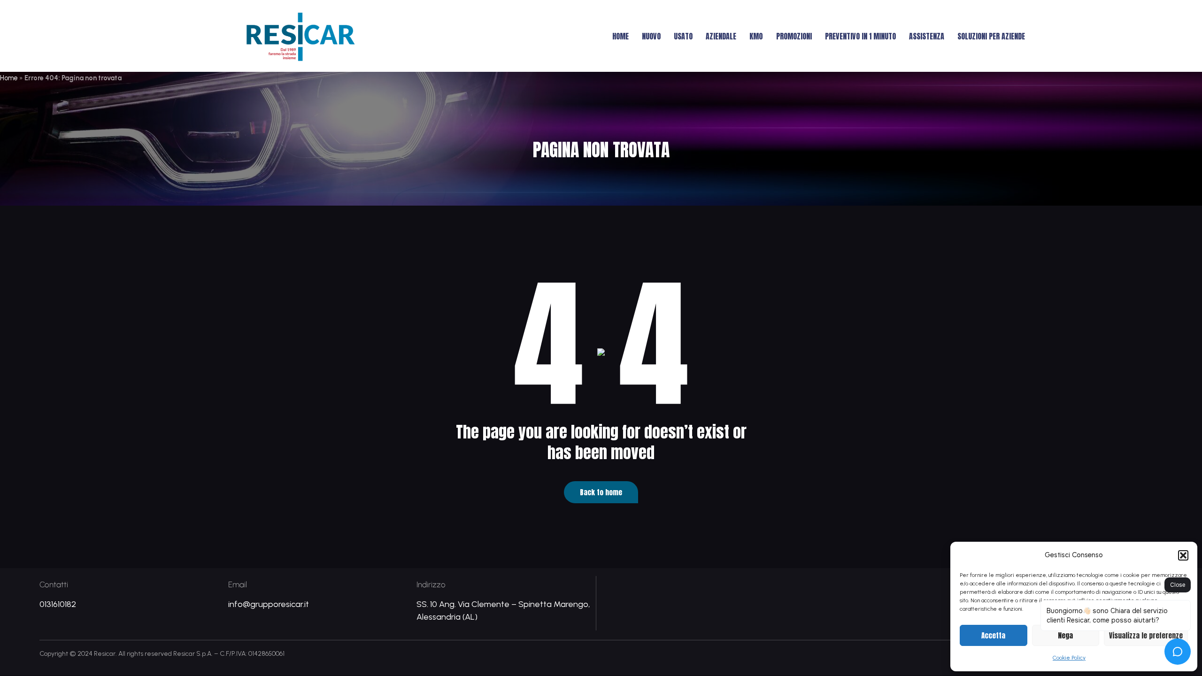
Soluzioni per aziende (991, 36)
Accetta (993, 635)
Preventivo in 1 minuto (860, 36)
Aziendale (721, 36)
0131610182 (57, 604)
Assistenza (926, 36)
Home (620, 36)
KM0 (756, 36)
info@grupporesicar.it (268, 604)
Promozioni (794, 36)
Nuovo (651, 36)
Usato (683, 36)
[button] (1183, 555)
